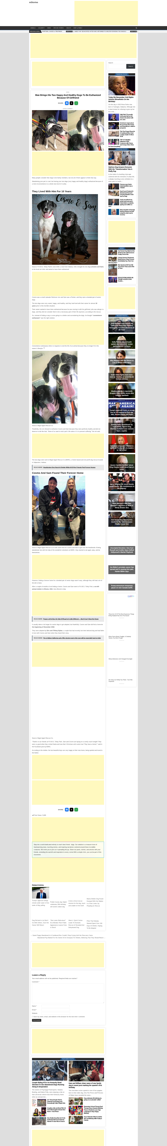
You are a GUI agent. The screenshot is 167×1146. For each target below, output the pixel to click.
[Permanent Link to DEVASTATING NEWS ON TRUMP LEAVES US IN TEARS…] (112, 280)
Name (34, 1006)
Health (68, 28)
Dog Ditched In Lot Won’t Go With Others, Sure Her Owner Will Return (40, 923)
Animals (32, 28)
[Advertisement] (106, 13)
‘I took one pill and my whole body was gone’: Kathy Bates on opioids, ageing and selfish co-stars (121, 203)
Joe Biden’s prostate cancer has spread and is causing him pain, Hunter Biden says (122, 569)
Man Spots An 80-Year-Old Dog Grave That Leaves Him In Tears (126, 266)
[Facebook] (67, 103)
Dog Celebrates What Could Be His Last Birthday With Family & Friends (93, 1118)
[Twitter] (71, 103)
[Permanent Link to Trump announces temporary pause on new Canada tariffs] (121, 582)
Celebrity (41, 28)
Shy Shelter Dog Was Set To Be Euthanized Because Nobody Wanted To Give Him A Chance (56, 1119)
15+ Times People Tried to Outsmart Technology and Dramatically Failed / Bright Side (56, 1101)
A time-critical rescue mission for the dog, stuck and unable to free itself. (76, 903)
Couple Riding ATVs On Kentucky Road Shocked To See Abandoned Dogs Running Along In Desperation (48, 1085)
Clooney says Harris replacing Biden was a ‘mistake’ (126, 186)
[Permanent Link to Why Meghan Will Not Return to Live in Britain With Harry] (121, 357)
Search (110, 63)
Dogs (67, 92)
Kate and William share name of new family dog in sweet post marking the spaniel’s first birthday (85, 1085)
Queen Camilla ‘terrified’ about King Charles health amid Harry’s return (122, 467)
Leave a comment (68, 108)
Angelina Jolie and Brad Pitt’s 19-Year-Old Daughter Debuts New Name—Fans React (56, 1109)
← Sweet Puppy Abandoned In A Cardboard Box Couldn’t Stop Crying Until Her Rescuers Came (62, 935)
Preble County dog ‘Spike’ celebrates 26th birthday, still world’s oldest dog (58, 904)
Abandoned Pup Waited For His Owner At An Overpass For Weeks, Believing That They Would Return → (71, 938)
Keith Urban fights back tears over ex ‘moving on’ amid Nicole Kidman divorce (122, 377)
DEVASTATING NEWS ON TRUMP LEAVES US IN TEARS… (125, 279)
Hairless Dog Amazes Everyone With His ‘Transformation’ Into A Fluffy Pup (120, 169)
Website (34, 1013)
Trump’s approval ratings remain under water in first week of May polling (40, 903)
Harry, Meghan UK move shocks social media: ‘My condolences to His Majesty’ (121, 486)
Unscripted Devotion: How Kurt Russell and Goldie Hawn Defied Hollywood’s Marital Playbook (122, 550)
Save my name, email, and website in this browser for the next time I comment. (59, 1017)
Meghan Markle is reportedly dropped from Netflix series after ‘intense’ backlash (122, 393)
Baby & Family (78, 28)
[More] (76, 103)
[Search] (136, 28)
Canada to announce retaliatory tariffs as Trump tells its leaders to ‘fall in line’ (122, 448)
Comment (35, 982)
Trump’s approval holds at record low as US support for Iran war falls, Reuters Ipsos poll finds (121, 412)
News (49, 28)
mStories (33, 2)
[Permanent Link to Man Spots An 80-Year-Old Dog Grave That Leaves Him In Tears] (112, 270)
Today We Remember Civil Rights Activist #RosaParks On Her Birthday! (121, 99)
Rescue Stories (59, 28)
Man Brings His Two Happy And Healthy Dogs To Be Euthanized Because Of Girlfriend (68, 96)
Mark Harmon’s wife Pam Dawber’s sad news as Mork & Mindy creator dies (121, 505)
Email (34, 1010)
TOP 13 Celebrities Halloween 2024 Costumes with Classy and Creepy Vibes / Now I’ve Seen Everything (121, 143)
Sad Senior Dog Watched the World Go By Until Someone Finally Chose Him (126, 252)
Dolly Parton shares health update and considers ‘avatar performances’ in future (122, 344)
